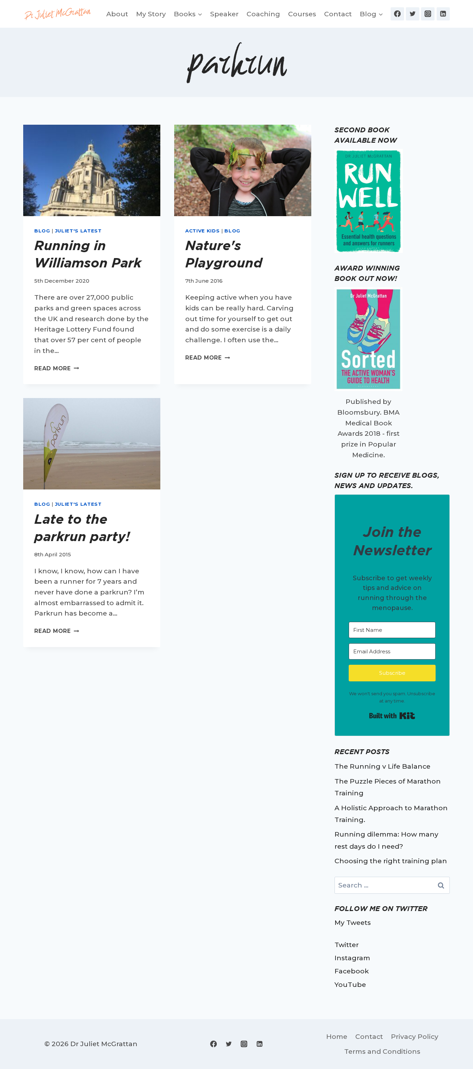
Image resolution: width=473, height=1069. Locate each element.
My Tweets (352, 922)
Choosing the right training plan (390, 861)
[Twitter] (412, 13)
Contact (338, 14)
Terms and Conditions (382, 1051)
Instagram (352, 958)
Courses (302, 14)
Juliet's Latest (78, 230)
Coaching (263, 14)
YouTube (350, 984)
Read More (56, 368)
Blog (42, 230)
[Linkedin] (443, 13)
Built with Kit (392, 715)
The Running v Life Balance (382, 766)
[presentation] (91, 170)
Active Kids (202, 230)
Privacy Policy (414, 1036)
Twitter (346, 944)
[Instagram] (427, 13)
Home (336, 1036)
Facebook (351, 971)
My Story (151, 14)
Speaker (224, 14)
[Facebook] (397, 13)
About (117, 14)
